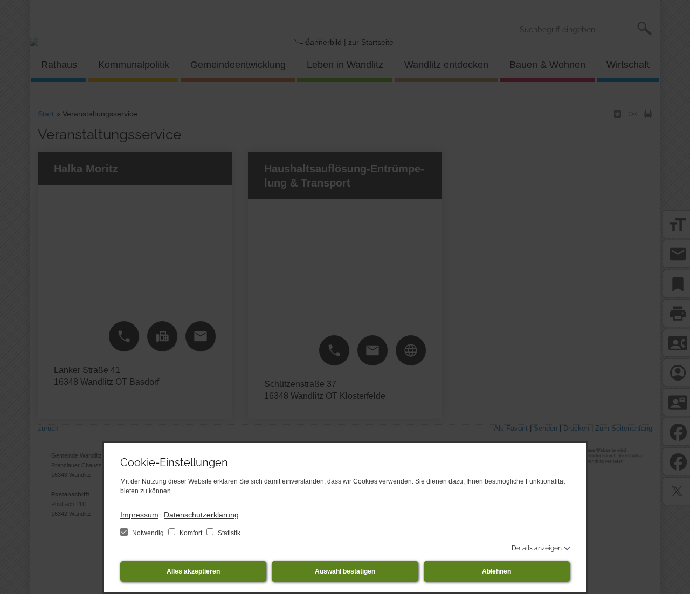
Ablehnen (496, 571)
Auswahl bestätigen (345, 571)
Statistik (228, 533)
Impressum (139, 514)
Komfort (191, 533)
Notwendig (147, 533)
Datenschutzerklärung (201, 514)
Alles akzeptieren (193, 571)
